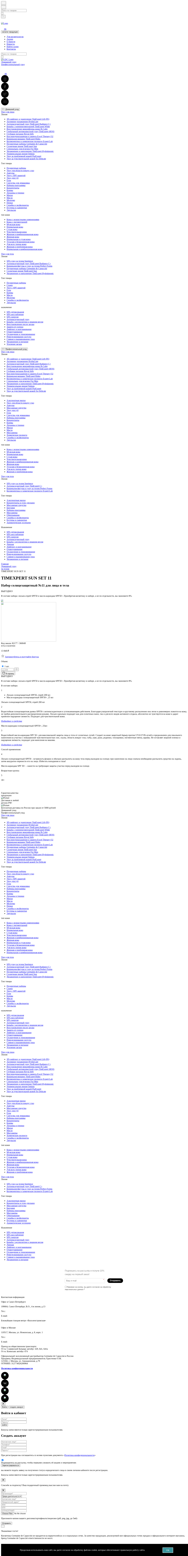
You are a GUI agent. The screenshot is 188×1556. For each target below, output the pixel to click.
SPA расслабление (15, 314)
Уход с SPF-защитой (16, 175)
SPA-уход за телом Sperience (20, 261)
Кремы (10, 190)
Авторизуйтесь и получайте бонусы (22, 657)
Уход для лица (7, 112)
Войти (4, 1407)
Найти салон (13, 46)
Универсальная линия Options (21, 154)
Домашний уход (8, 566)
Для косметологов (15, 36)
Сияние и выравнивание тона (21, 339)
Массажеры (12, 432)
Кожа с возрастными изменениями (23, 219)
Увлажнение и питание (17, 342)
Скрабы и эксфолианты (18, 205)
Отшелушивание (14, 332)
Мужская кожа (13, 224)
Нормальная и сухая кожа (19, 239)
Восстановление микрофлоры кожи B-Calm (27, 129)
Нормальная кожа (15, 227)
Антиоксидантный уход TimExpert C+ (24, 486)
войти (4, 1425)
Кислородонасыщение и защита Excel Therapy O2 (30, 136)
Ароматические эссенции (19, 522)
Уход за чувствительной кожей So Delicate (26, 159)
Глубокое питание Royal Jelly (20, 134)
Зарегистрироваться (10, 1465)
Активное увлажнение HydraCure (22, 121)
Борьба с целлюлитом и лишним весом (25, 322)
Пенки (10, 203)
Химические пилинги (17, 435)
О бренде (11, 41)
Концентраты (13, 188)
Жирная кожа (13, 237)
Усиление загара (14, 344)
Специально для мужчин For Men (22, 149)
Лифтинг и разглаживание (19, 329)
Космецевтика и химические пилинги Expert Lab (30, 141)
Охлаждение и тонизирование (21, 334)
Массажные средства (16, 408)
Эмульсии (11, 210)
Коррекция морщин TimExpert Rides (23, 139)
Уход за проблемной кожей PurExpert (24, 156)
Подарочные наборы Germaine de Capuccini (27, 144)
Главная (5, 564)
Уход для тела (7, 254)
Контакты (11, 49)
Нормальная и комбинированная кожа (24, 249)
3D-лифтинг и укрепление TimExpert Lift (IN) (28, 119)
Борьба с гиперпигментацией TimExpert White (28, 126)
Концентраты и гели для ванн (21, 503)
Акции (10, 39)
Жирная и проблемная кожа (20, 247)
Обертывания (13, 515)
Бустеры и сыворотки (17, 208)
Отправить (115, 1280)
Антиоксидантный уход (18, 319)
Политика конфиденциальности (79, 1455)
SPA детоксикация (15, 312)
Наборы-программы (16, 185)
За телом (5, 569)
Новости (11, 44)
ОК (167, 1550)
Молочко (11, 200)
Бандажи (11, 508)
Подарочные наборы (16, 168)
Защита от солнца (15, 327)
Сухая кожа (12, 229)
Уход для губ (12, 178)
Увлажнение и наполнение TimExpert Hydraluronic (30, 151)
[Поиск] (2, 13)
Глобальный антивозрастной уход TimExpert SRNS (30, 131)
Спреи (10, 285)
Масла (10, 198)
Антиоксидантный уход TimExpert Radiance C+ (29, 124)
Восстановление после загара (20, 324)
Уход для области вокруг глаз (20, 170)
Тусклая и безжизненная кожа (21, 242)
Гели (9, 180)
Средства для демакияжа (18, 183)
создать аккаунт (16, 1407)
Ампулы (10, 173)
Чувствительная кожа (17, 232)
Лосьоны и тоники (15, 193)
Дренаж (10, 544)
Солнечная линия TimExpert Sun (22, 146)
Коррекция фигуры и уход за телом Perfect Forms (29, 266)
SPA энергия (12, 317)
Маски (10, 195)
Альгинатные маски (16, 400)
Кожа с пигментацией (17, 222)
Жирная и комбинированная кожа (22, 234)
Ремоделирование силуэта (19, 337)
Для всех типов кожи (16, 244)
